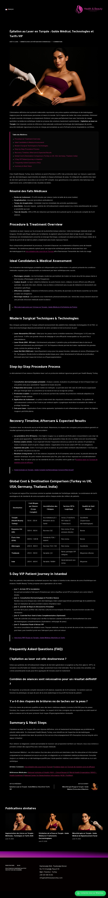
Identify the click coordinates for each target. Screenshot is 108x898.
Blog (18, 865)
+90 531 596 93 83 (46, 875)
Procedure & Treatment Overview (27, 139)
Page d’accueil (9, 865)
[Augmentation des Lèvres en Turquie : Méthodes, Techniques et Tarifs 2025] (20, 821)
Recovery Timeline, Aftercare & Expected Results (33, 153)
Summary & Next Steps (23, 166)
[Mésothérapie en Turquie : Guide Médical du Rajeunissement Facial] (87, 821)
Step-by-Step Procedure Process (27, 149)
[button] (9, 10)
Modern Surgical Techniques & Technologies (31, 146)
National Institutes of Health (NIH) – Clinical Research (48, 773)
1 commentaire (57, 42)
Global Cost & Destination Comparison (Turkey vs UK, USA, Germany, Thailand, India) (46, 156)
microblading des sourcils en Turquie (40, 252)
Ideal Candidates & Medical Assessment (29, 143)
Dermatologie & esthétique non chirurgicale (35, 42)
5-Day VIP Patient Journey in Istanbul (28, 159)
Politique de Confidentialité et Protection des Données (15, 869)
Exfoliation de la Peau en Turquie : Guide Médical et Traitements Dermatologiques (54, 836)
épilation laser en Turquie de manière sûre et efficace (74, 767)
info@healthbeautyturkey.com (51, 878)
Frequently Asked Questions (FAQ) (28, 163)
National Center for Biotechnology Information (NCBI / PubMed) (48, 776)
